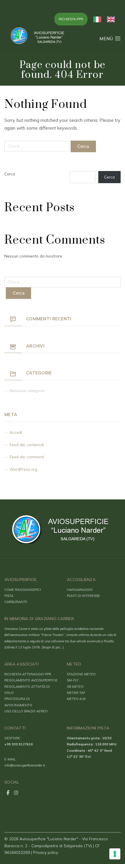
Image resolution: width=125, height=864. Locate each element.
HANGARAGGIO (80, 590)
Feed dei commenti (27, 456)
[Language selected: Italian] (107, 19)
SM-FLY (72, 680)
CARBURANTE (15, 602)
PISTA (8, 596)
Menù (107, 38)
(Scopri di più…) (53, 647)
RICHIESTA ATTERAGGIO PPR (27, 674)
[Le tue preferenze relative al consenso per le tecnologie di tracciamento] (114, 853)
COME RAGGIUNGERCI (22, 590)
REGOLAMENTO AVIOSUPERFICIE (31, 680)
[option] (112, 19)
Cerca (9, 173)
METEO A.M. (76, 699)
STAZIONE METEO (81, 674)
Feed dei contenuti (27, 444)
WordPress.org (23, 469)
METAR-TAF (76, 693)
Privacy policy (45, 852)
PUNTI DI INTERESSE (83, 596)
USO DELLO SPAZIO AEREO (26, 711)
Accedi (16, 432)
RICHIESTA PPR (71, 19)
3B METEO (75, 687)
